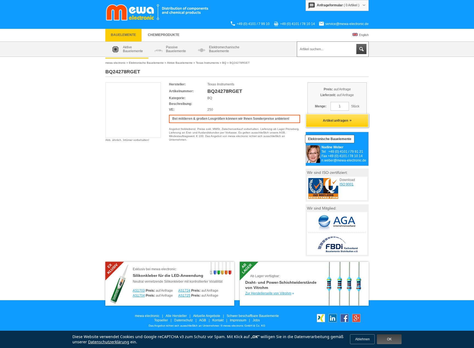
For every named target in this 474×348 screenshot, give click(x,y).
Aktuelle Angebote (206, 316)
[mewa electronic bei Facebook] (344, 321)
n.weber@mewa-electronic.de (343, 160)
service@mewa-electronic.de (347, 24)
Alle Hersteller (176, 316)
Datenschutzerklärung (108, 341)
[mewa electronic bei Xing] (320, 321)
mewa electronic (147, 316)
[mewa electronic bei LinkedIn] (332, 321)
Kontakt (218, 320)
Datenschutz (183, 320)
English (364, 35)
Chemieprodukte (163, 35)
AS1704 (139, 295)
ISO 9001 (347, 184)
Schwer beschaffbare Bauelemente (253, 316)
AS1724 (184, 291)
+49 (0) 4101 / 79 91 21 (345, 152)
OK (389, 339)
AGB (202, 320)
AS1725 (184, 295)
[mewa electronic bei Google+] (356, 321)
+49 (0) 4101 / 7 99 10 (253, 24)
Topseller (161, 320)
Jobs (256, 320)
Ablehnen (362, 339)
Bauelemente (123, 35)
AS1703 (139, 291)
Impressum (238, 320)
